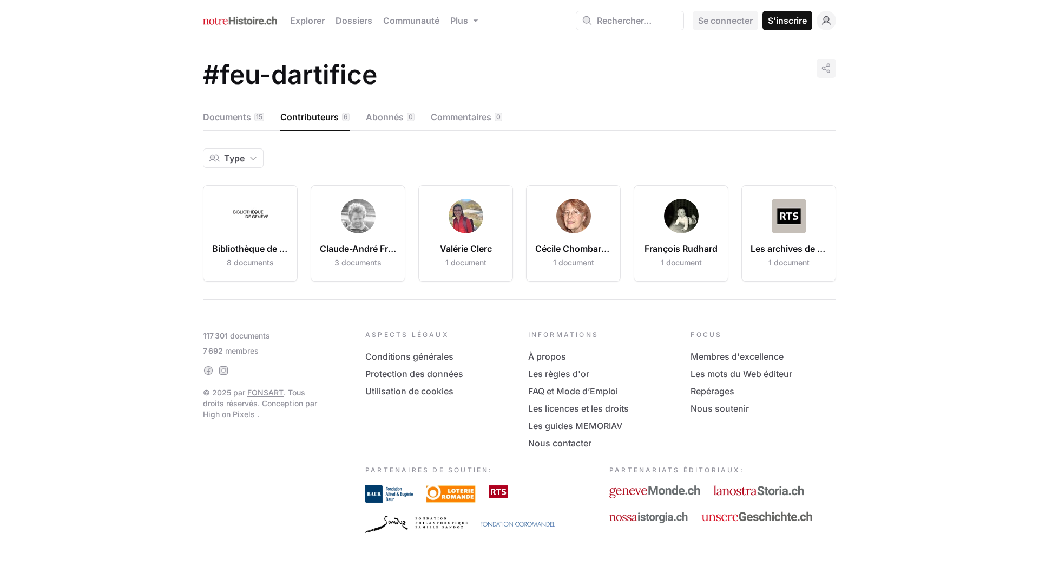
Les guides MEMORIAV (575, 425)
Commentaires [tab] (466, 117)
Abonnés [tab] (389, 117)
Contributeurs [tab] (314, 117)
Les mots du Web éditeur (741, 373)
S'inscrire (787, 20)
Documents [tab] (232, 117)
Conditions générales (409, 356)
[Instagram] (223, 370)
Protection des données (414, 373)
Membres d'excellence (737, 356)
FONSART (265, 392)
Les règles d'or (558, 373)
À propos (547, 356)
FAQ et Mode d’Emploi (573, 391)
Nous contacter (559, 443)
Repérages (712, 391)
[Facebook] (208, 370)
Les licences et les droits (578, 408)
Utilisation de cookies (409, 391)
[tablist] (519, 117)
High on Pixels (230, 414)
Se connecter (725, 20)
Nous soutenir (720, 408)
